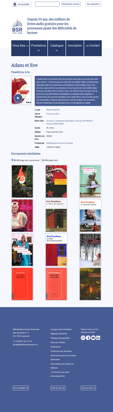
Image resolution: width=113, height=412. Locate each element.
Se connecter (93, 4)
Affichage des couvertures (27, 160)
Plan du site (57, 388)
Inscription (75, 45)
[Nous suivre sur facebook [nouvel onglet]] (88, 337)
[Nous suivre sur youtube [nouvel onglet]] (93, 337)
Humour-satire (52, 114)
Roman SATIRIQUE (84, 121)
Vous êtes (19, 45)
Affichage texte (51, 160)
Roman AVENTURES (55, 124)
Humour (50, 121)
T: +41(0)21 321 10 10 (22, 341)
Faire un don (87, 388)
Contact (94, 45)
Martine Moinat (52, 110)
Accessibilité (23, 4)
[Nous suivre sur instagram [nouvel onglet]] (83, 337)
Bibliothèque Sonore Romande (59, 143)
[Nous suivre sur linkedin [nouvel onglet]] (98, 337)
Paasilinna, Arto (20, 72)
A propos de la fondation (61, 329)
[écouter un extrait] (18, 98)
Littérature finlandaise (65, 121)
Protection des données (61, 351)
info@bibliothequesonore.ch (25, 344)
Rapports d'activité (59, 333)
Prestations (38, 45)
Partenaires (56, 347)
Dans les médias (58, 342)
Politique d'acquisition (60, 338)
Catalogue (56, 45)
